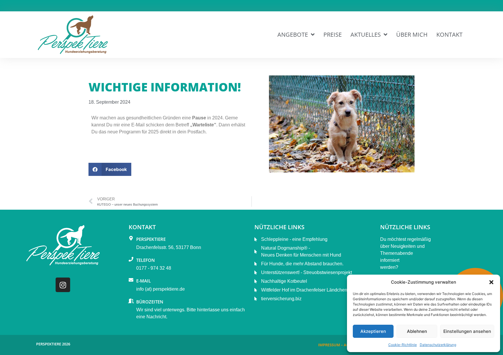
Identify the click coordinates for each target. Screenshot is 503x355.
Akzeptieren (373, 331)
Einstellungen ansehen (467, 331)
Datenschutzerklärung (438, 344)
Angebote (292, 34)
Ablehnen (417, 331)
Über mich (412, 34)
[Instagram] (63, 285)
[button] (491, 282)
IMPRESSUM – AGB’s (336, 344)
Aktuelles (365, 34)
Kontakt (449, 34)
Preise (332, 34)
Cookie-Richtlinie (402, 344)
